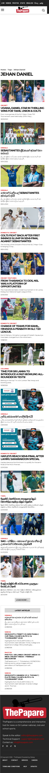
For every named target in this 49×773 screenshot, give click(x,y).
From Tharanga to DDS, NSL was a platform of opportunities (20, 283)
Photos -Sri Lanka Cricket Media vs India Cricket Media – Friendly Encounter (22, 657)
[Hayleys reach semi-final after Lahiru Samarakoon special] (22, 439)
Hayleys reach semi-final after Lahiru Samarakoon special (22, 458)
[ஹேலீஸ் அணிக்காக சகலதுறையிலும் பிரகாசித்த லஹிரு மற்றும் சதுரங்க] (22, 482)
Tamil (3, 496)
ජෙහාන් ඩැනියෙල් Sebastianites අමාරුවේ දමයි (20, 194)
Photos (8, 652)
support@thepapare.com (32, 739)
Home (3, 70)
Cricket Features (8, 278)
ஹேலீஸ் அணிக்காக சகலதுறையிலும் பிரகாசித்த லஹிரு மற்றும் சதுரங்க (18, 500)
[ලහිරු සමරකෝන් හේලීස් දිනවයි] (22, 400)
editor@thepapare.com (31, 735)
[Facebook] (3, 746)
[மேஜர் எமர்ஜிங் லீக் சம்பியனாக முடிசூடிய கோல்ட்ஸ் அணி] (22, 567)
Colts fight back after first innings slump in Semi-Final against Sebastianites (20, 238)
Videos (8, 632)
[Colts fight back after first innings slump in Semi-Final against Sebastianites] (22, 218)
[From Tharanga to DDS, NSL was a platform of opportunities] (22, 264)
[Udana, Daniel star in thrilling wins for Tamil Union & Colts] (22, 91)
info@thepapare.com (23, 742)
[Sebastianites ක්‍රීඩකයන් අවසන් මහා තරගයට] (22, 134)
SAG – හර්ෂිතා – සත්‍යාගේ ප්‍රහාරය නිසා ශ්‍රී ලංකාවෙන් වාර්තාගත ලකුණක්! (21, 543)
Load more (21, 600)
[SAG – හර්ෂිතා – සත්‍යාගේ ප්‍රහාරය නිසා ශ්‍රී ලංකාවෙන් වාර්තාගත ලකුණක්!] (22, 524)
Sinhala (4, 148)
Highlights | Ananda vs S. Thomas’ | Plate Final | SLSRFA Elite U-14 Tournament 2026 (22, 677)
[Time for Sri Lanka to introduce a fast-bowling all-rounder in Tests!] (22, 354)
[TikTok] (11, 746)
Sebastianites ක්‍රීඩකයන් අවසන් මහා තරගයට (21, 152)
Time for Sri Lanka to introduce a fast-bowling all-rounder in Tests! (22, 374)
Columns (5, 369)
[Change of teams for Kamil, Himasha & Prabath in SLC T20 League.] (22, 309)
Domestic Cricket (9, 233)
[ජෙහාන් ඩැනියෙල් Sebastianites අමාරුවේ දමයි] (22, 176)
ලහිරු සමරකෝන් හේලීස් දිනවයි (17, 416)
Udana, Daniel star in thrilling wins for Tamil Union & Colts (22, 109)
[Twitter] (15, 746)
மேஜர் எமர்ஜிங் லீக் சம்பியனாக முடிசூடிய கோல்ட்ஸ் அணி (19, 585)
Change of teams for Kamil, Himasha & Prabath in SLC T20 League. (21, 328)
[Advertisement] (24, 39)
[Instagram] (7, 746)
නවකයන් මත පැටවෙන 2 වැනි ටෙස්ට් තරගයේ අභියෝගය (21, 618)
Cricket (4, 105)
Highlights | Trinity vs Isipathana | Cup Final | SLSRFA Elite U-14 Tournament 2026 (21, 636)
